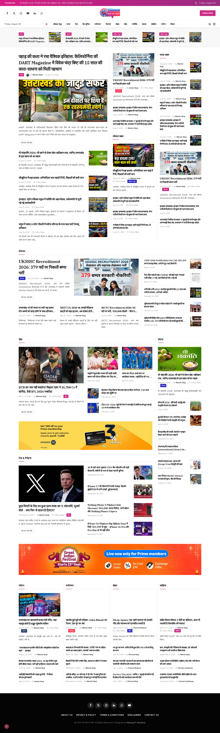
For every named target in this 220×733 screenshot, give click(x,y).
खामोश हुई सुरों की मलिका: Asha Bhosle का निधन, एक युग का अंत (86, 621)
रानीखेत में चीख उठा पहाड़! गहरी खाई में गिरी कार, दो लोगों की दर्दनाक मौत (132, 226)
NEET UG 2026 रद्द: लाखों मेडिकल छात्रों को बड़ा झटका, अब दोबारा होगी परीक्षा (76, 309)
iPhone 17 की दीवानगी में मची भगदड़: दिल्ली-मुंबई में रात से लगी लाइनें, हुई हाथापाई (107, 488)
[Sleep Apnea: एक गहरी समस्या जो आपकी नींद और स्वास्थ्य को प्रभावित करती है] (133, 604)
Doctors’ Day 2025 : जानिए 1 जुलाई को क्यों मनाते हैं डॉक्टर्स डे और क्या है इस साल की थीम (133, 676)
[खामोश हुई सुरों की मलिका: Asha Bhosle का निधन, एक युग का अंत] (86, 604)
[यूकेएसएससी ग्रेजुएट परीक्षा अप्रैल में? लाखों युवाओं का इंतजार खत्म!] (195, 307)
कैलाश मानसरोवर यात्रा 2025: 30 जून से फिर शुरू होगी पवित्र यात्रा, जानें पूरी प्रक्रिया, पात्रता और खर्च (38, 662)
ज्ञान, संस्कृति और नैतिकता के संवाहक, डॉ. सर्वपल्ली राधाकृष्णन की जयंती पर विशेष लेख (178, 649)
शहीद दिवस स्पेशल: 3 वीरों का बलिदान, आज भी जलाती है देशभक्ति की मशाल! (180, 621)
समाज (144, 24)
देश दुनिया (86, 24)
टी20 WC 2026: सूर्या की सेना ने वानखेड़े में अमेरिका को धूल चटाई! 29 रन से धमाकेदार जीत (126, 406)
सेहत (117, 24)
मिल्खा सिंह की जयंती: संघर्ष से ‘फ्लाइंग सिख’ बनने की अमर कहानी (171, 433)
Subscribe (207, 13)
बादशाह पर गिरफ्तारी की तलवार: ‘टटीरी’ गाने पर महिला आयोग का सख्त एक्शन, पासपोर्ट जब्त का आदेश (85, 649)
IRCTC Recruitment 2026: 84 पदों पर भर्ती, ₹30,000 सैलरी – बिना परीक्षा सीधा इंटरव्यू (120, 309)
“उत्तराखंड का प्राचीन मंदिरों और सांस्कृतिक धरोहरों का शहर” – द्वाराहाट (39, 649)
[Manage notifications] (6, 726)
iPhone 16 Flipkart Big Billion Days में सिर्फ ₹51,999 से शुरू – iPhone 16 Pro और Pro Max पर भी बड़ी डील (108, 527)
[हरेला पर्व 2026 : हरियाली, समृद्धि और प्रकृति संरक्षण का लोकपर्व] (195, 406)
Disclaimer (134, 715)
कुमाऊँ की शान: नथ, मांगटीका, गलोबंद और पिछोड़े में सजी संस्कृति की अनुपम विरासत (172, 419)
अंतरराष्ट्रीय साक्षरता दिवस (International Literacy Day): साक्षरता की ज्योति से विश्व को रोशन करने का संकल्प (172, 448)
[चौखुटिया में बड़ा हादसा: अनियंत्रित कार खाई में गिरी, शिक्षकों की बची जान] (148, 37)
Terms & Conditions (112, 715)
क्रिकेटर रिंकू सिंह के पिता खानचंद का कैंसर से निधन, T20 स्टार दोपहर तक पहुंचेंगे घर (125, 391)
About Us (66, 715)
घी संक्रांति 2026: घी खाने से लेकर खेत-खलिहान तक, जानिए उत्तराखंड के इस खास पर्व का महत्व (56, 3)
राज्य (68, 24)
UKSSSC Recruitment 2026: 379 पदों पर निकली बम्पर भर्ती (133, 81)
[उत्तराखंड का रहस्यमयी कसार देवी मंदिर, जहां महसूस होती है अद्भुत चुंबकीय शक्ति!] (39, 604)
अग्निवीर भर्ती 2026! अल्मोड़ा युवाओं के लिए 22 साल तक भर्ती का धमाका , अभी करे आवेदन (165, 291)
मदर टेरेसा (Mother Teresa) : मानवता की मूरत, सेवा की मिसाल (170, 477)
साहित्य (153, 24)
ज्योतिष (134, 24)
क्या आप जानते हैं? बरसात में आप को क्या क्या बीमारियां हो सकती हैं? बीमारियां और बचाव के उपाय (133, 662)
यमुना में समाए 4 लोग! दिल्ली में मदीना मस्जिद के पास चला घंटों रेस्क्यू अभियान (49, 225)
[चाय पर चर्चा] (110, 13)
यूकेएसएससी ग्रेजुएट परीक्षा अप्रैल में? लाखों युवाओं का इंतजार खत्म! (164, 305)
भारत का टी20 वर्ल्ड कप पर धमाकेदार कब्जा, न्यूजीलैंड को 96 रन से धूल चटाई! (137, 375)
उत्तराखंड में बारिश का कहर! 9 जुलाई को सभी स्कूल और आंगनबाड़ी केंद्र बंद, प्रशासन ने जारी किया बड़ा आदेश (133, 122)
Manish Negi (38, 75)
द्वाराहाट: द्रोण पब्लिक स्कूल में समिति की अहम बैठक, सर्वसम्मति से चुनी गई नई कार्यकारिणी (172, 40)
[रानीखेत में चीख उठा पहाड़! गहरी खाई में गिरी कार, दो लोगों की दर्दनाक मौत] (195, 140)
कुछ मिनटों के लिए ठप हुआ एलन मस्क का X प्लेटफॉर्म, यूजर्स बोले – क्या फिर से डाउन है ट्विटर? (49, 508)
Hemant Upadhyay (185, 668)
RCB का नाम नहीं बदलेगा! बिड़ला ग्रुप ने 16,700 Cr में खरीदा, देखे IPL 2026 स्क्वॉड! (48, 389)
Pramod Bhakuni (140, 628)
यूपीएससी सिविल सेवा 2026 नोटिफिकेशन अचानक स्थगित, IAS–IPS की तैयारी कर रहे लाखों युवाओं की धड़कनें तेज (163, 319)
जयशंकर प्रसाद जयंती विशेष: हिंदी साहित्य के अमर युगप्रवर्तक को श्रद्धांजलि (178, 676)
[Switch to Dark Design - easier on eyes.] (196, 3)
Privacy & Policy (86, 715)
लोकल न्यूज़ (57, 24)
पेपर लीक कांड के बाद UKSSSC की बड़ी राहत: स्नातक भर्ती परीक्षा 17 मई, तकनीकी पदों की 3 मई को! (164, 276)
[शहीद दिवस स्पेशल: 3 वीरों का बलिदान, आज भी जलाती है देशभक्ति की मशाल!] (180, 604)
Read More (26, 142)
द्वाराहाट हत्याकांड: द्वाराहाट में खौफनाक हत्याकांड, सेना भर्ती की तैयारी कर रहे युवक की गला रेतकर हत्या (132, 109)
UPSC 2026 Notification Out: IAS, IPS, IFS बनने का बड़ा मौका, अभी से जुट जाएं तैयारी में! (165, 262)
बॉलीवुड (71, 631)
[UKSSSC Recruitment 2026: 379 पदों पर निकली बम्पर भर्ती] (133, 65)
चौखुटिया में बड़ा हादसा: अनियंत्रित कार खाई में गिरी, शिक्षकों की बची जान (125, 40)
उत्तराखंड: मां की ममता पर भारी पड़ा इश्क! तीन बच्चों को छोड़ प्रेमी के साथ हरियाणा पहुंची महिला (36, 309)
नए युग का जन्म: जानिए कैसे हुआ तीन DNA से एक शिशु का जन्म (133, 649)
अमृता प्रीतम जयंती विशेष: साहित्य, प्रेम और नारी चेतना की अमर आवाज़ (180, 662)
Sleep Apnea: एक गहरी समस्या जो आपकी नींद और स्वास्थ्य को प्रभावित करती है (132, 621)
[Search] (209, 24)
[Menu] (214, 24)
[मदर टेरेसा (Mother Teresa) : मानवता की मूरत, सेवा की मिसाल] (195, 479)
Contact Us (152, 715)
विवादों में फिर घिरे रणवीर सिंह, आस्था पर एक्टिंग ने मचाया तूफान (86, 662)
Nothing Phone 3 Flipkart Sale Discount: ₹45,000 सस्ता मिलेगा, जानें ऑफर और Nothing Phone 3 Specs (108, 508)
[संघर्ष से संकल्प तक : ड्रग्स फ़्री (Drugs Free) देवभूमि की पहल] (195, 464)
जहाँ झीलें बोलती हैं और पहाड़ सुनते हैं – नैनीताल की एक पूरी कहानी (36, 676)
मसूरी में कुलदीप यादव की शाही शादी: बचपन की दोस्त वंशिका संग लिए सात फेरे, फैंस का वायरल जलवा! (102, 375)
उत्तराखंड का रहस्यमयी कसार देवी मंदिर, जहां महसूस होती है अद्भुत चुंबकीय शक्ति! (37, 621)
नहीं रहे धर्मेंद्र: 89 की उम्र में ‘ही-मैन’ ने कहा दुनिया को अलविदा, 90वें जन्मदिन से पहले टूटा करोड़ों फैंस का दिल (86, 676)
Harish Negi (133, 88)
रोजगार (108, 24)
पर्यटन (163, 24)
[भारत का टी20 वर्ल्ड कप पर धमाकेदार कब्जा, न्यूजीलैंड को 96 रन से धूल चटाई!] (137, 358)
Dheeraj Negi (134, 654)
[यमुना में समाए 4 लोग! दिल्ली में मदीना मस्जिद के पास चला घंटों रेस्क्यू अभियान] (98, 229)
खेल (125, 24)
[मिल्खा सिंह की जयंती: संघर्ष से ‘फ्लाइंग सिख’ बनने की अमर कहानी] (195, 435)
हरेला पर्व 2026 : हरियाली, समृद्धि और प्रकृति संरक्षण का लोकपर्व (171, 404)
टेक (76, 24)
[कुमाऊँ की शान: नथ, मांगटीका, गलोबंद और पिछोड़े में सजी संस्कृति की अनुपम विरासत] (195, 420)
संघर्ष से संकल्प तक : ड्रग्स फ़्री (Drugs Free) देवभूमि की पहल (170, 463)
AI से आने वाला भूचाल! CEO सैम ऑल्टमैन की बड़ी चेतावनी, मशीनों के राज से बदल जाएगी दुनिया (108, 469)
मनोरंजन (98, 24)
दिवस (173, 24)
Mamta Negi (40, 668)
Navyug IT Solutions (136, 722)
